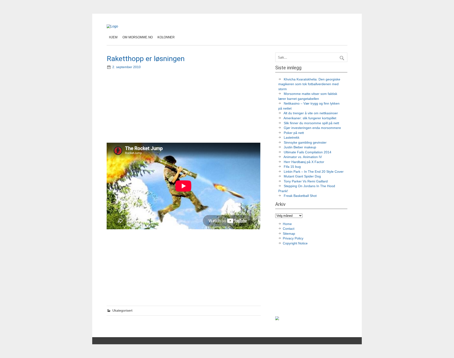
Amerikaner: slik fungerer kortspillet (310, 118)
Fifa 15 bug (292, 166)
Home (287, 224)
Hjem (113, 37)
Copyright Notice (295, 243)
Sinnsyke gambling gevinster (305, 142)
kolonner (166, 37)
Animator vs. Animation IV (303, 157)
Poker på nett (294, 133)
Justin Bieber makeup (300, 147)
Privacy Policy (293, 238)
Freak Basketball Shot (300, 196)
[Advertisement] (184, 106)
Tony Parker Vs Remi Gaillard (306, 181)
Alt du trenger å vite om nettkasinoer (311, 113)
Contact (288, 228)
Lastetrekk (291, 137)
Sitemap (289, 233)
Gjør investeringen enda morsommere (312, 128)
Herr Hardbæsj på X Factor (304, 162)
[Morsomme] (112, 26)
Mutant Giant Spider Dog (302, 176)
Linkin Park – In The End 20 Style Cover (314, 171)
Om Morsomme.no (137, 37)
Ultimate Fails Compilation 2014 (307, 152)
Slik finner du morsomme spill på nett (311, 123)
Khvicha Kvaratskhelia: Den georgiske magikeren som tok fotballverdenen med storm (309, 84)
